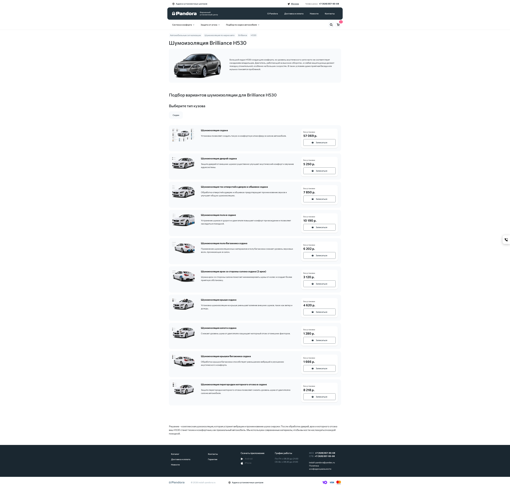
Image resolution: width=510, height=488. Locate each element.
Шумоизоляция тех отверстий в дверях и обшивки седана (234, 186)
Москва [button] (295, 3)
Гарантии (212, 459)
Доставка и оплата (293, 13)
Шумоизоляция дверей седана (219, 158)
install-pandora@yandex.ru (322, 462)
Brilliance (242, 35)
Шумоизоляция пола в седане (218, 214)
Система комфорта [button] (182, 24)
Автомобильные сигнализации (185, 35)
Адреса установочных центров (191, 3)
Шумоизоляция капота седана (218, 327)
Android (248, 458)
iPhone (247, 463)
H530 (253, 35)
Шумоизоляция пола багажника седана (224, 243)
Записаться (321, 142)
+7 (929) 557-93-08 (329, 3)
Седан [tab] (176, 115)
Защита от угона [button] (209, 24)
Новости (314, 13)
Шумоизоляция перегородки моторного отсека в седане (234, 384)
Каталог (175, 454)
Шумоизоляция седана (214, 130)
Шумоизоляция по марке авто (220, 35)
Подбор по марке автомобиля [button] (241, 24)
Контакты (330, 13)
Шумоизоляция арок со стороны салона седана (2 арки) (233, 271)
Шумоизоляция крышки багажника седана (226, 356)
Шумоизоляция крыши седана (218, 299)
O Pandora (272, 13)
